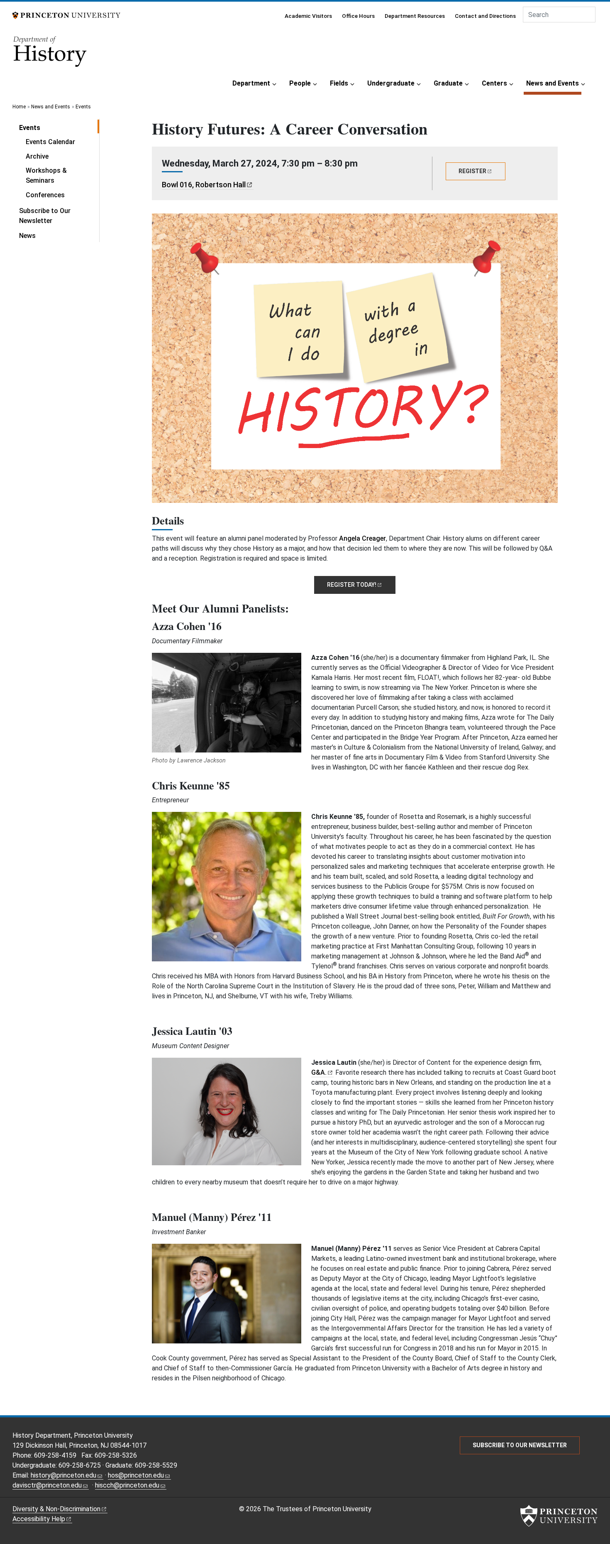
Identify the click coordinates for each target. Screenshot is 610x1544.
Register (351, 584)
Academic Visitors (308, 15)
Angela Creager (362, 538)
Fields (339, 83)
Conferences (45, 195)
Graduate (448, 83)
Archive (37, 156)
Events (83, 107)
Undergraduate (391, 83)
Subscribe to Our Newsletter (45, 216)
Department (251, 83)
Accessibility (38, 1519)
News (27, 236)
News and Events (553, 83)
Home (19, 107)
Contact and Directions (485, 15)
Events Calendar (50, 142)
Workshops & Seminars (46, 175)
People (300, 83)
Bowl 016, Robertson (204, 184)
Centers (494, 83)
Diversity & (56, 1509)
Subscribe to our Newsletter (520, 1445)
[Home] (50, 54)
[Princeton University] (66, 15)
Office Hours (358, 15)
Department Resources (415, 15)
